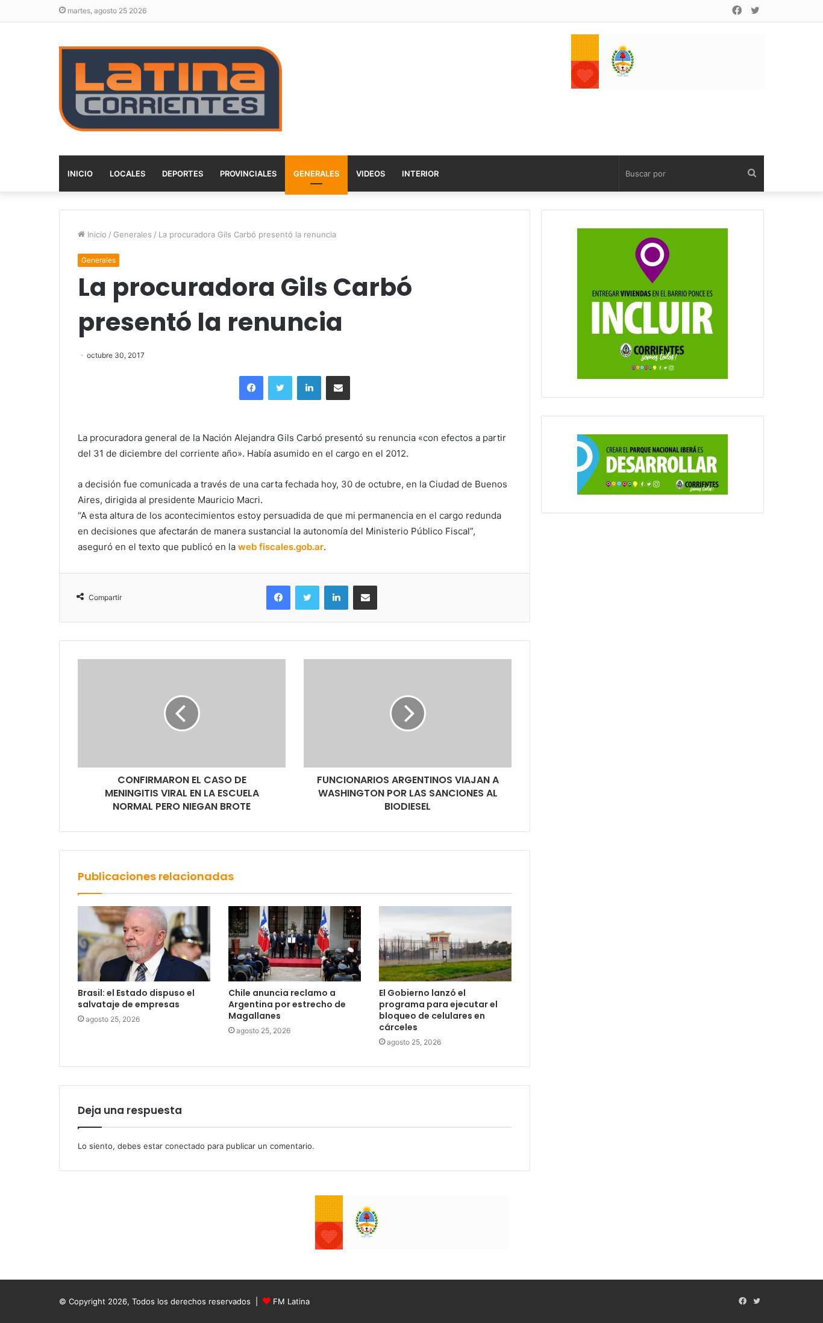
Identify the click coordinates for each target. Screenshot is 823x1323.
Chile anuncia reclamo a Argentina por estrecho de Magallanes (287, 1004)
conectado (185, 1146)
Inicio (80, 173)
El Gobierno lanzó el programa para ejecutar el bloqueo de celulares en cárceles (438, 1010)
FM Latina (291, 1301)
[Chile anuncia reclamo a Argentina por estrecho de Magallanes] (294, 943)
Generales (316, 173)
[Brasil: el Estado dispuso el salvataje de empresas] (144, 943)
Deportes (182, 173)
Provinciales (248, 173)
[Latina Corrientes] (170, 88)
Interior (420, 173)
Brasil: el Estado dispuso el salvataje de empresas (136, 998)
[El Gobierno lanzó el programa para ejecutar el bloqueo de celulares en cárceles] (445, 943)
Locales (127, 173)
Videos (370, 173)
